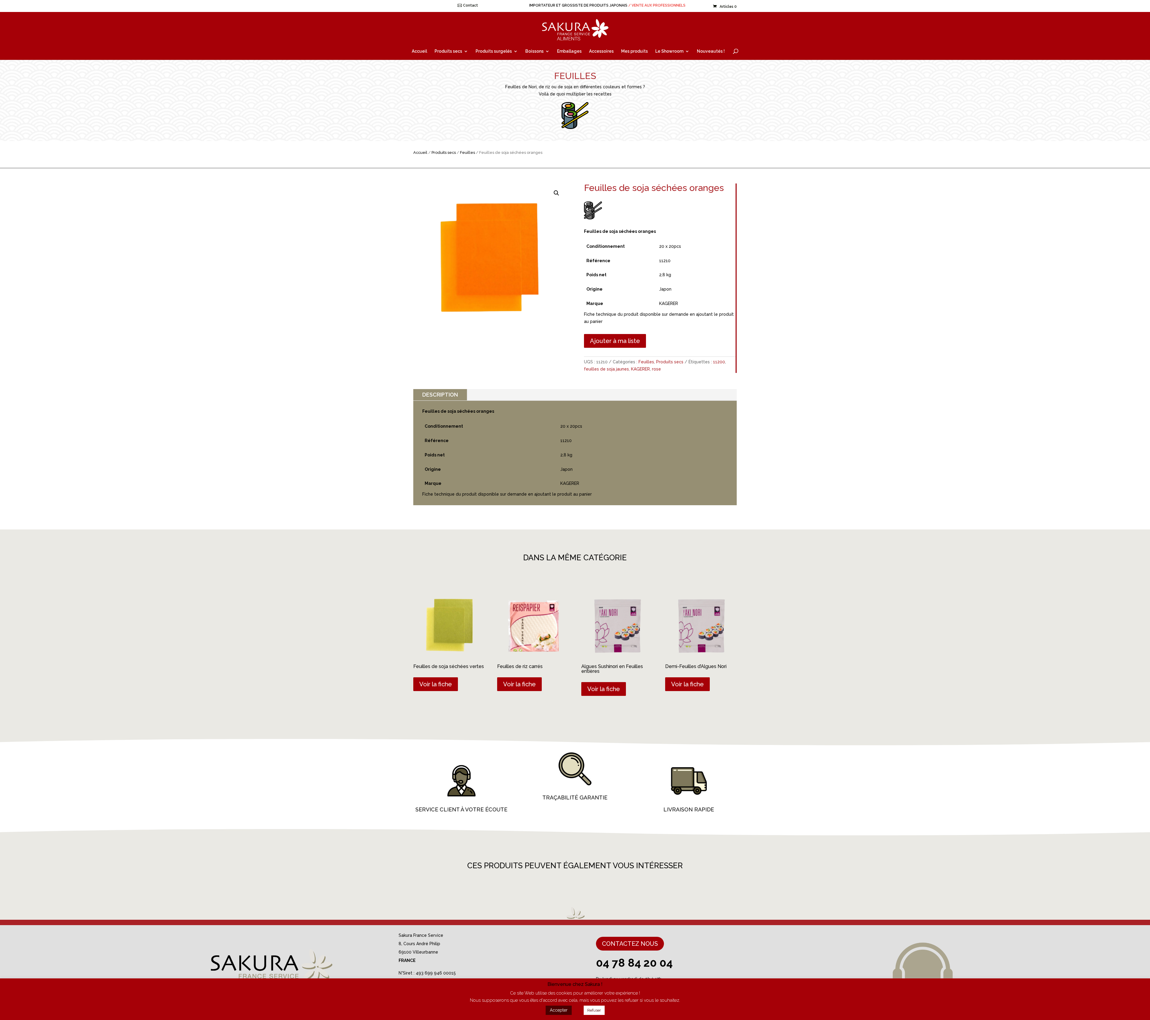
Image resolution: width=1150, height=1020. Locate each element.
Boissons (534, 51)
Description (440, 394)
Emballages (569, 51)
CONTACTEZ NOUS (630, 943)
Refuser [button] (594, 1010)
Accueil (419, 51)
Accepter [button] (559, 1010)
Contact (470, 5)
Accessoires (601, 51)
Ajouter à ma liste (615, 340)
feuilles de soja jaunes (606, 369)
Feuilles (467, 152)
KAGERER (640, 369)
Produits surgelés (494, 51)
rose (656, 369)
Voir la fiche (435, 684)
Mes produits (634, 51)
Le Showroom (669, 51)
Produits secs (448, 51)
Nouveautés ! (711, 51)
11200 (719, 361)
